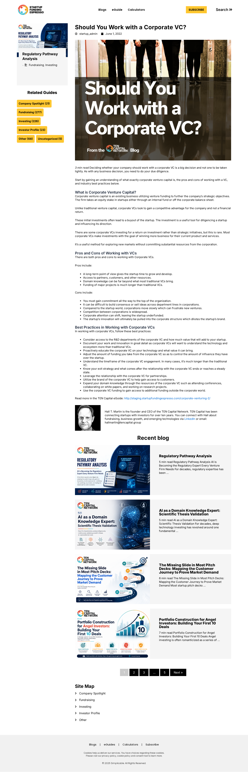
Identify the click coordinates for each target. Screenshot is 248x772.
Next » (178, 672)
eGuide (117, 10)
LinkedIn (189, 419)
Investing (51, 65)
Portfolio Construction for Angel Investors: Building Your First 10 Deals (187, 623)
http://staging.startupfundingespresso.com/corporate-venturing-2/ (167, 398)
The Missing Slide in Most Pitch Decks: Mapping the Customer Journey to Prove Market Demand (189, 568)
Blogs (102, 10)
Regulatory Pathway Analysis (185, 456)
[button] (224, 9)
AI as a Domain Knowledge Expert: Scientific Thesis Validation (189, 512)
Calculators (136, 10)
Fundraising (36, 65)
